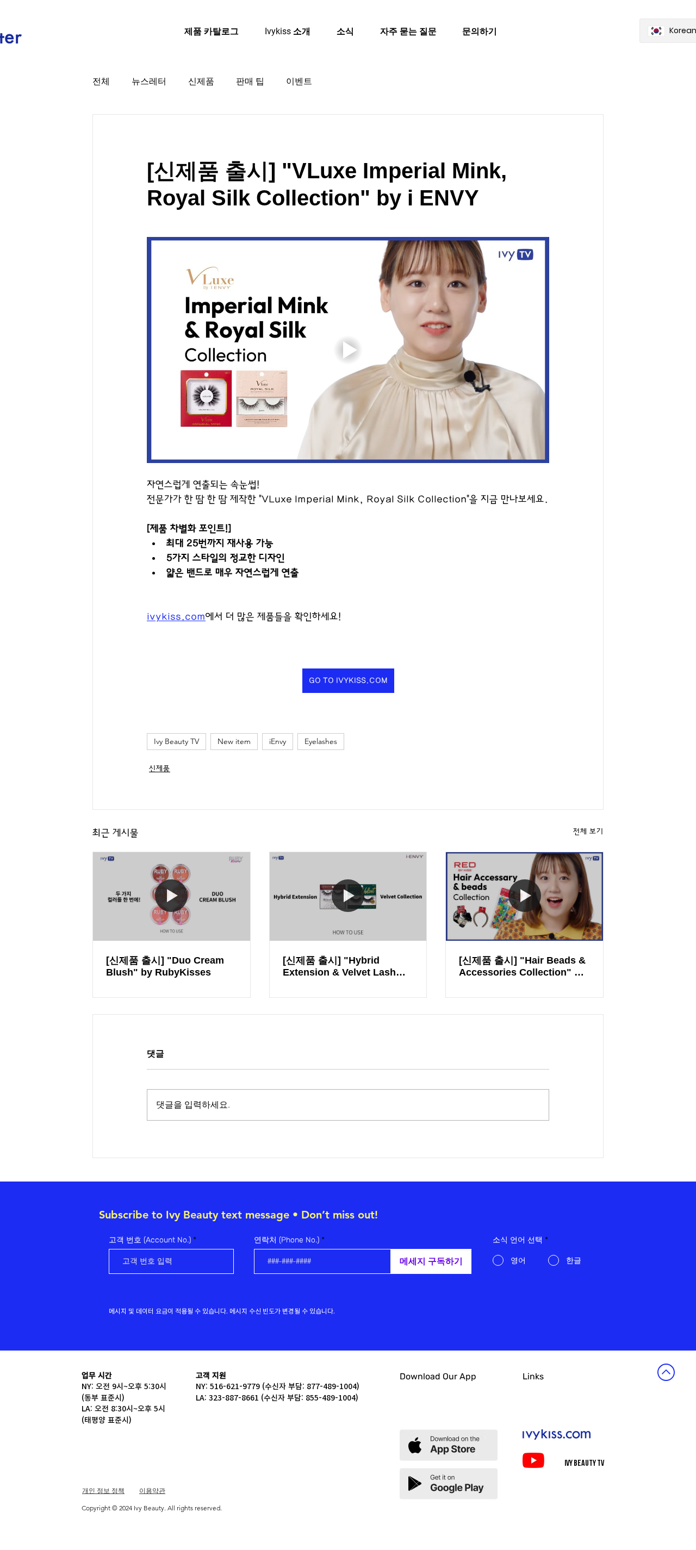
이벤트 (299, 81)
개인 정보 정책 (103, 1490)
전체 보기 (588, 831)
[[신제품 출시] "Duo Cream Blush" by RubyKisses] (171, 896)
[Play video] (348, 350)
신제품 (201, 81)
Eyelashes (320, 741)
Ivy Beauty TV (176, 741)
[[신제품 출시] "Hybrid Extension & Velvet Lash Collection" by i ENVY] (348, 896)
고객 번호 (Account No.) (150, 1240)
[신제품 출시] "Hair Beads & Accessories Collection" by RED (522, 966)
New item (234, 741)
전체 (101, 81)
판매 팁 (250, 81)
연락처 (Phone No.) (286, 1240)
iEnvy (277, 741)
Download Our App (438, 1376)
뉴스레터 (149, 81)
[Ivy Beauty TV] (533, 1460)
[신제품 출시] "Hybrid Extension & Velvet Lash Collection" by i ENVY (339, 966)
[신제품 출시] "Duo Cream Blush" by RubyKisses (165, 966)
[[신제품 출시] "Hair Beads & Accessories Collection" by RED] (524, 896)
